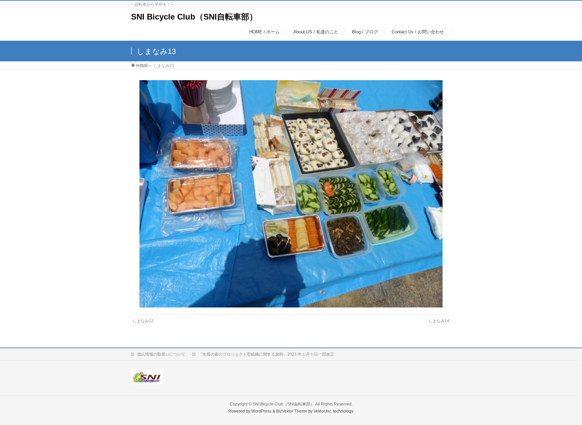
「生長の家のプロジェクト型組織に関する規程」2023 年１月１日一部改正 (266, 354)
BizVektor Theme (291, 411)
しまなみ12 (143, 321)
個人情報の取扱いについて (161, 354)
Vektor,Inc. (323, 411)
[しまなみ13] (291, 193)
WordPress (261, 411)
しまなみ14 (438, 321)
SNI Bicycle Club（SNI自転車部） (194, 16)
